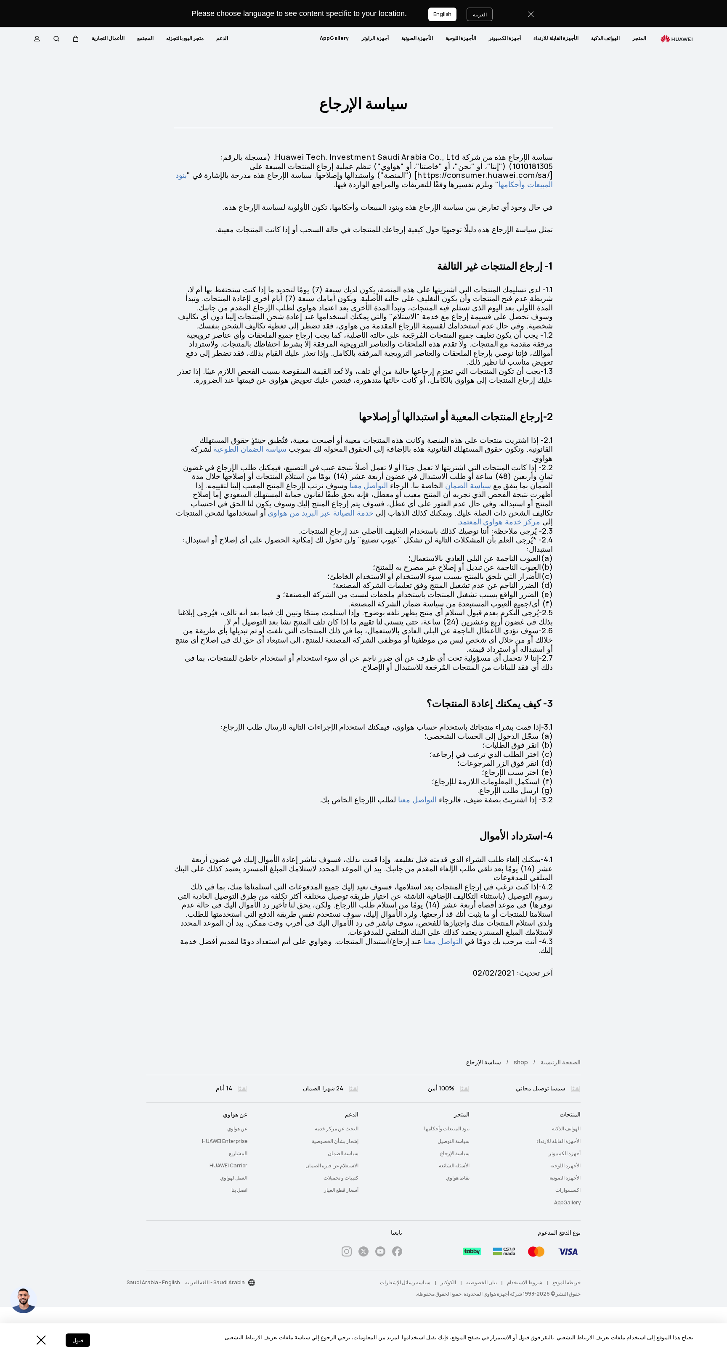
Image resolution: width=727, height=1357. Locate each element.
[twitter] (363, 1252)
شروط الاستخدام (524, 1282)
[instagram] (347, 1252)
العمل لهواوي (233, 1177)
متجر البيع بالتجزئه (185, 38)
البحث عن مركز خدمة (336, 1128)
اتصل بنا (239, 1190)
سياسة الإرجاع (455, 1153)
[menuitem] (639, 38)
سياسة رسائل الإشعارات (405, 1282)
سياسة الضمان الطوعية (250, 449)
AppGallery (334, 38)
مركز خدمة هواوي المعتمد (500, 521)
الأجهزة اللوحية (461, 38)
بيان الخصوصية (481, 1282)
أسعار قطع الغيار (341, 1190)
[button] (75, 38)
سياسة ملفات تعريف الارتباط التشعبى (267, 1337)
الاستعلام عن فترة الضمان (331, 1165)
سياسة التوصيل (454, 1141)
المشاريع (238, 1153)
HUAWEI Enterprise (224, 1141)
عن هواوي (237, 1128)
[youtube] (380, 1252)
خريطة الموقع (566, 1282)
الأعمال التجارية (108, 38)
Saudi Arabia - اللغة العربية (215, 1282)
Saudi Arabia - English (153, 1282)
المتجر (639, 38)
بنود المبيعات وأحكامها (447, 1128)
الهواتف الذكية (605, 38)
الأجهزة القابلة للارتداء (555, 38)
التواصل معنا (369, 485)
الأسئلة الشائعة (454, 1165)
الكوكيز (448, 1282)
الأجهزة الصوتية (417, 38)
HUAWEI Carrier (228, 1165)
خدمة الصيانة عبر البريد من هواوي (320, 513)
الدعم (222, 38)
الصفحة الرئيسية (561, 1062)
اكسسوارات (568, 1190)
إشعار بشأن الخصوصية (335, 1141)
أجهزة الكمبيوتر (505, 38)
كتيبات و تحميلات (341, 1177)
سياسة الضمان (468, 485)
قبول (77, 1340)
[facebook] (397, 1252)
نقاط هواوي (458, 1177)
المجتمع (145, 38)
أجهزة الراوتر (374, 38)
